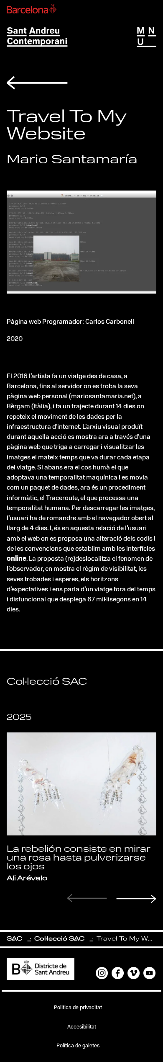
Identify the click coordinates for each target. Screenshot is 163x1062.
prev (87, 898)
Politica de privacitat (78, 1007)
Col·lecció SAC (59, 939)
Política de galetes (77, 1046)
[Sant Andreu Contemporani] (37, 37)
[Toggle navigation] (146, 37)
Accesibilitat (81, 1027)
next (136, 899)
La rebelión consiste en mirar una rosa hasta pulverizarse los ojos (78, 858)
